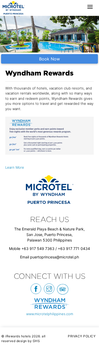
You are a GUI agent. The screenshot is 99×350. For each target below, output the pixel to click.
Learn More (14, 167)
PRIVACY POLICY (82, 336)
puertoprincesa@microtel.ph (54, 257)
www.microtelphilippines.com (49, 314)
